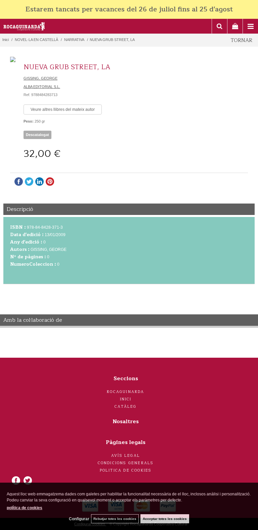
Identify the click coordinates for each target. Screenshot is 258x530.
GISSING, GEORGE (40, 78)
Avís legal (125, 455)
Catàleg (125, 406)
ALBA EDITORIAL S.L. (42, 87)
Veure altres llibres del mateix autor (63, 109)
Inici (126, 399)
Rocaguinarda (125, 392)
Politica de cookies (126, 470)
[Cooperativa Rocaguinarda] (24, 27)
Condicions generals (126, 463)
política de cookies (24, 507)
